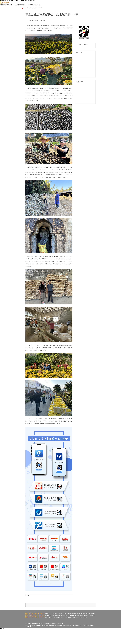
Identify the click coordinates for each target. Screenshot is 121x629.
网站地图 (2, 628)
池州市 (40, 8)
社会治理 (6, 4)
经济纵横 (26, 4)
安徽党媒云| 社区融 (33, 8)
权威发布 (10, 4)
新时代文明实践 (20, 4)
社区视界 (30, 4)
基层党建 (2, 4)
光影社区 (38, 4)
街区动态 (15, 4)
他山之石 (34, 4)
